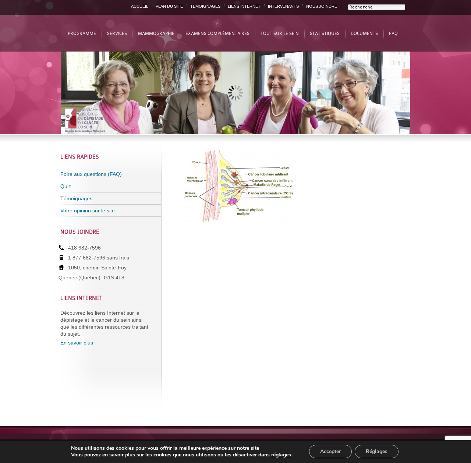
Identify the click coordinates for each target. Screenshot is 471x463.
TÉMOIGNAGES (205, 6)
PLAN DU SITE (169, 6)
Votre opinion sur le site (87, 210)
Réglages (376, 451)
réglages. (281, 455)
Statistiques (325, 33)
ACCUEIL (139, 6)
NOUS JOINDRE (321, 6)
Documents (364, 33)
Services (117, 33)
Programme (82, 33)
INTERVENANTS (283, 6)
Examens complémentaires (217, 33)
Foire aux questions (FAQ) (91, 174)
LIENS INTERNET (244, 6)
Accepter (330, 451)
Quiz (65, 186)
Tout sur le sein (280, 33)
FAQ (393, 33)
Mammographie (156, 33)
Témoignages (76, 198)
